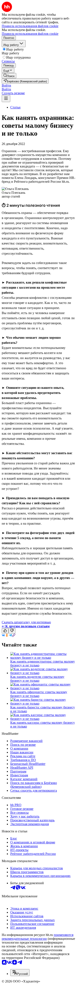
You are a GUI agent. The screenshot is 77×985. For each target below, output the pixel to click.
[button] (6, 85)
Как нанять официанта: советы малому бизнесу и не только (38, 694)
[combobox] (20, 972)
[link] (9, 75)
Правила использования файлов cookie (30, 33)
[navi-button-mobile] (6, 98)
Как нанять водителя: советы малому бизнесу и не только (37, 678)
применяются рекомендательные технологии (37, 936)
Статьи (15, 107)
